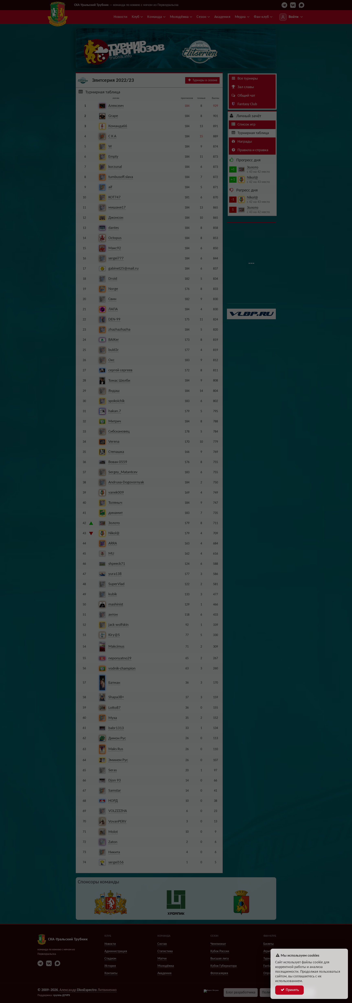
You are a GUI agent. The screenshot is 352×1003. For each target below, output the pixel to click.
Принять (292, 990)
